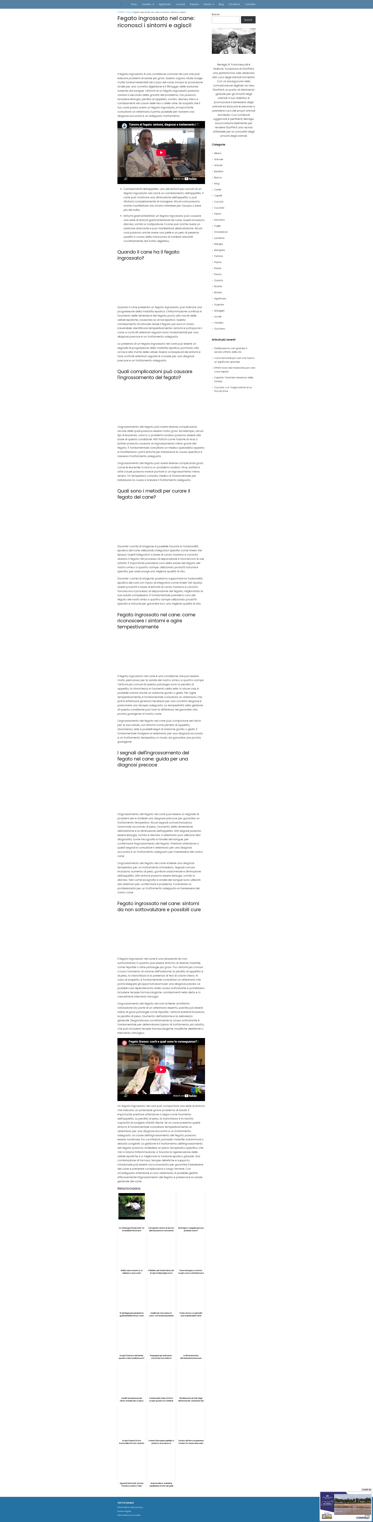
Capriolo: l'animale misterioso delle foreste (233, 379)
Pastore (194, 4)
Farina (217, 213)
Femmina (219, 220)
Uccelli (217, 316)
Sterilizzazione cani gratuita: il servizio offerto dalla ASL (230, 350)
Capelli (218, 195)
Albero (217, 153)
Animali (218, 165)
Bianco (218, 177)
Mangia (218, 244)
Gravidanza (221, 232)
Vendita (146, 4)
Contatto (250, 4)
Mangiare (219, 250)
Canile (217, 189)
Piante (217, 268)
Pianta (207, 4)
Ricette (218, 286)
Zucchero (219, 328)
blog (216, 183)
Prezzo (218, 274)
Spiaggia (219, 310)
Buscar (216, 14)
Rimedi (218, 292)
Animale (218, 159)
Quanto (218, 280)
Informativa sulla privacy (130, 1507)
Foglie (217, 226)
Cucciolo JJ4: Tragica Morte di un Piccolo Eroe (233, 389)
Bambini (218, 171)
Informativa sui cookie (128, 1515)
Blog (221, 4)
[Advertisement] (161, 50)
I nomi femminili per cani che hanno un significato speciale (234, 360)
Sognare (219, 304)
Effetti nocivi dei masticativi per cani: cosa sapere (234, 369)
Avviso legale (124, 1511)
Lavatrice (219, 238)
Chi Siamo (234, 4)
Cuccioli (180, 4)
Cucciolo (219, 207)
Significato (165, 4)
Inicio (134, 4)
